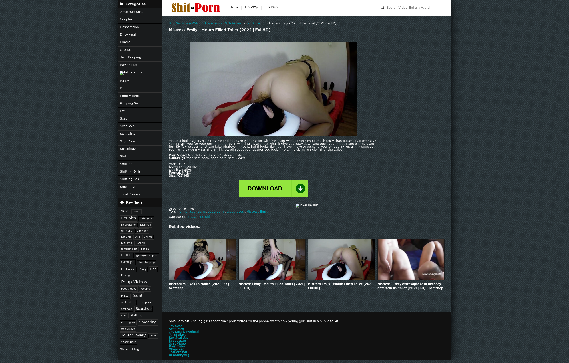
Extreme (126, 243)
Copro (136, 212)
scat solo (126, 309)
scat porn (145, 302)
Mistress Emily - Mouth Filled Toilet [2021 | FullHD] (271, 286)
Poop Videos (130, 96)
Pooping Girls (130, 103)
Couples (126, 19)
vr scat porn (128, 342)
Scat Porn (127, 141)
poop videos (128, 289)
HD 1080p (272, 7)
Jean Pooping (130, 57)
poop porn (216, 211)
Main (234, 7)
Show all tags (130, 349)
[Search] (382, 7)
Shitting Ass (129, 179)
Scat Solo (127, 126)
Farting (140, 243)
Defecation (146, 219)
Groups (125, 50)
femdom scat (129, 249)
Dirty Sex (142, 231)
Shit (123, 156)
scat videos (235, 211)
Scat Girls (127, 134)
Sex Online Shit (199, 217)
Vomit (153, 336)
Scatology (128, 149)
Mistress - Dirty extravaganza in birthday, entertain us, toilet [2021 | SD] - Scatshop (410, 286)
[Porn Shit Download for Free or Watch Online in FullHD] (196, 8)
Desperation (129, 27)
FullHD (126, 255)
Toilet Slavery (130, 194)
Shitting (126, 164)
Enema (125, 42)
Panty (124, 81)
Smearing (127, 187)
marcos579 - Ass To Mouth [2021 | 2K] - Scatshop (200, 286)
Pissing (125, 275)
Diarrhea (145, 225)
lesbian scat (128, 269)
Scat (123, 118)
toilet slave (128, 329)
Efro (137, 237)
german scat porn (147, 256)
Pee (123, 111)
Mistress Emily (257, 211)
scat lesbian (128, 302)
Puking (125, 296)
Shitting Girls (130, 171)
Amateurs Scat (131, 12)
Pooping (145, 289)
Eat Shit (126, 237)
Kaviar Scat (129, 65)
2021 (125, 211)
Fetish (145, 249)
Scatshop (144, 308)
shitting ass (128, 323)
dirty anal (127, 231)
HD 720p (251, 7)
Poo (123, 88)
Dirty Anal (128, 34)
